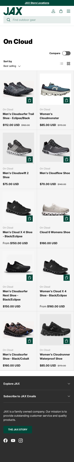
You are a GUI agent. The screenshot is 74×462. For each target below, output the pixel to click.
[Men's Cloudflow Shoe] (55, 148)
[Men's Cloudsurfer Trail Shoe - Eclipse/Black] (18, 89)
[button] (61, 11)
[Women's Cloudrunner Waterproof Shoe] (55, 329)
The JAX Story (17, 429)
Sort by (7, 61)
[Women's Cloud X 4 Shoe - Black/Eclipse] (55, 266)
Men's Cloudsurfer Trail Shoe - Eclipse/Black (18, 116)
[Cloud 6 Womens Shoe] (55, 207)
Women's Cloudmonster (49, 116)
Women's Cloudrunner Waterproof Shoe (55, 356)
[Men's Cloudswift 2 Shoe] (18, 148)
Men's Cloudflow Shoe (55, 173)
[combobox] (37, 19)
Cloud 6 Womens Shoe (55, 232)
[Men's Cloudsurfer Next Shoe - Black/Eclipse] (18, 266)
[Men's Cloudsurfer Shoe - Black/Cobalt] (18, 329)
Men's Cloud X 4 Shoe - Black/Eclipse (17, 234)
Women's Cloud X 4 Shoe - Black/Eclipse (53, 293)
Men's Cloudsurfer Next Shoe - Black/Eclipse (15, 295)
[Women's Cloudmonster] (55, 89)
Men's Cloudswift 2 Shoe (16, 175)
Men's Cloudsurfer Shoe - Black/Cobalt (16, 356)
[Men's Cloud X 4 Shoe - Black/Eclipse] (18, 207)
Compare (54, 53)
